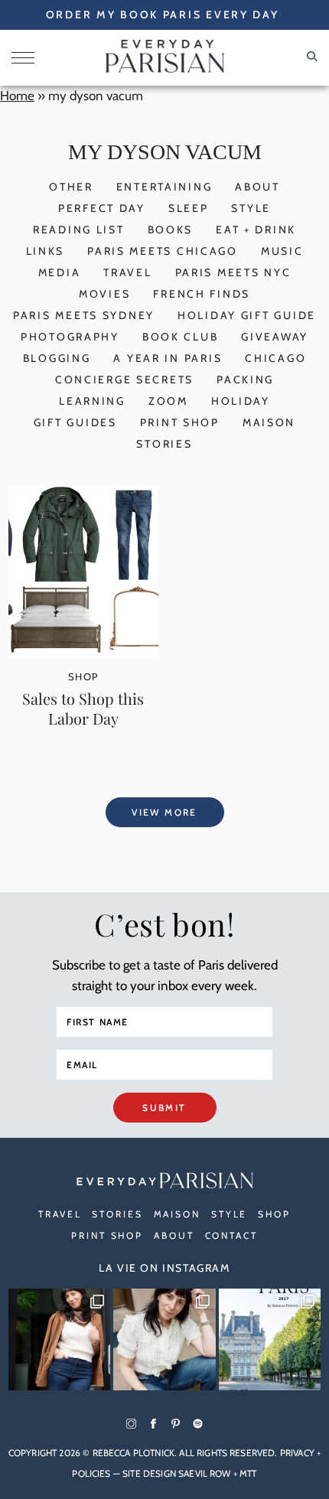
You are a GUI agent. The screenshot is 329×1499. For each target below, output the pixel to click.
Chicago (275, 358)
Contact (231, 1235)
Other (71, 187)
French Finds (201, 294)
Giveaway (274, 337)
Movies (104, 294)
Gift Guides (75, 422)
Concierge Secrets (124, 379)
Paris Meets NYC (233, 272)
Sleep (188, 208)
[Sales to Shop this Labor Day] (83, 652)
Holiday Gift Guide (247, 315)
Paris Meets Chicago (162, 251)
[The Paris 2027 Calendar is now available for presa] (270, 1340)
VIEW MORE (164, 812)
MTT (247, 1473)
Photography (70, 337)
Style (251, 208)
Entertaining (164, 187)
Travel (127, 272)
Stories (164, 444)
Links (45, 251)
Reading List (79, 229)
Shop (83, 676)
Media (59, 272)
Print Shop (180, 422)
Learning (92, 401)
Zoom (168, 401)
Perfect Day (101, 208)
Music (282, 251)
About (257, 187)
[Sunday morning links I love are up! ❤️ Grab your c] (59, 1340)
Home (17, 95)
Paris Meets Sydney (84, 315)
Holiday (240, 401)
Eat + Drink (256, 229)
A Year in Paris (167, 358)
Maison (269, 422)
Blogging (57, 358)
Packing (245, 379)
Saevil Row (204, 1473)
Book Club (180, 337)
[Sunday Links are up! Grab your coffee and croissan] (164, 1340)
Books (171, 229)
